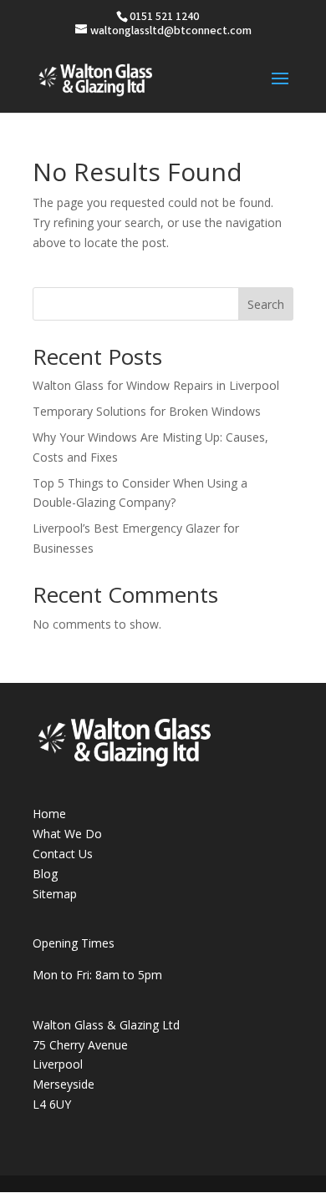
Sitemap (55, 894)
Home (49, 813)
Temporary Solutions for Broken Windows (147, 411)
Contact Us (63, 854)
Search (265, 304)
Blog (45, 874)
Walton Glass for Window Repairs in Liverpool (156, 385)
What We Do (67, 834)
